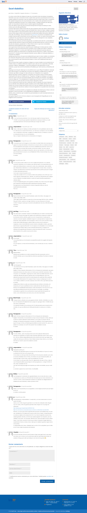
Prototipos (73, 155)
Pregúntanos (49, 504)
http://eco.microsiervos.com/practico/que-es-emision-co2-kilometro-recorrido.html (31, 409)
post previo (35, 34)
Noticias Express (67, 151)
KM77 (67, 147)
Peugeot (73, 153)
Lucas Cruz (72, 147)
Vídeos (66, 163)
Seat (68, 159)
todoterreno (72, 159)
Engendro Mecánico (25, 13)
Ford (76, 142)
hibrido (60, 147)
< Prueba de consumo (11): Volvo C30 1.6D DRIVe (19, 109)
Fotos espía (67, 145)
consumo (67, 140)
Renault (70, 157)
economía (69, 142)
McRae (12, 13)
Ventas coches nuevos (67, 161)
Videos (80, 1)
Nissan (72, 149)
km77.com (14, 511)
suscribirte (49, 476)
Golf (75, 145)
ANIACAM (71, 136)
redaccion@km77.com (69, 504)
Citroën (70, 138)
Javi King (15, 211)
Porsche (60, 155)
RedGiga (68, 511)
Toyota (60, 161)
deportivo (72, 140)
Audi (75, 136)
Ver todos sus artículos (68, 43)
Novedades (74, 151)
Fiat (73, 142)
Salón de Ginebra (62, 159)
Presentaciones (67, 155)
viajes (74, 161)
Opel (70, 153)
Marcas (70, 1)
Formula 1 (61, 145)
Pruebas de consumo (63, 157)
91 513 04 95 (72, 502)
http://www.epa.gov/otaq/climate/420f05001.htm (23, 408)
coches (74, 138)
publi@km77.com (68, 505)
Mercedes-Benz (66, 149)
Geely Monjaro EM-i (65, 51)
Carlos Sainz (65, 138)
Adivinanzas (61, 136)
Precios (75, 1)
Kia (64, 147)
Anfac (66, 136)
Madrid (60, 149)
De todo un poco (62, 142)
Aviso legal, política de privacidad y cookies (27, 511)
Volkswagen (61, 163)
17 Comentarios (33, 13)
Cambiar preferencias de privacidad (46, 511)
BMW (60, 138)
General (71, 145)
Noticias (60, 151)
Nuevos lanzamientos (63, 153)
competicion (61, 140)
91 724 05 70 (74, 501)
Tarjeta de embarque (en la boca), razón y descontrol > (44, 109)
